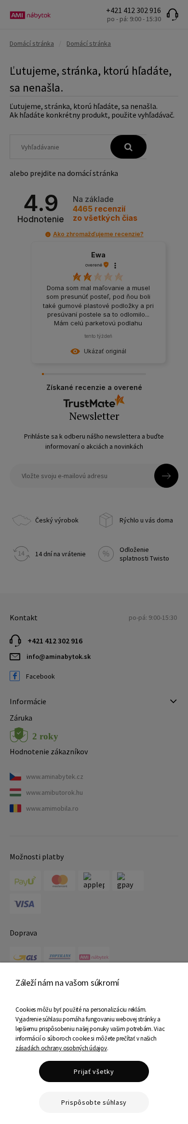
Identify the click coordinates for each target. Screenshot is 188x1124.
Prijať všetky (94, 1071)
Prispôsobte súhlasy (94, 1102)
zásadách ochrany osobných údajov (61, 1048)
